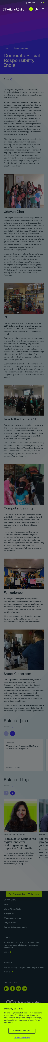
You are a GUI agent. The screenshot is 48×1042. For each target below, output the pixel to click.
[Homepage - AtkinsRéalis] (13, 9)
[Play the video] (31, 9)
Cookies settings (22, 1038)
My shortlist (30, 3)
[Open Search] (36, 9)
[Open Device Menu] (43, 9)
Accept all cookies (22, 1031)
